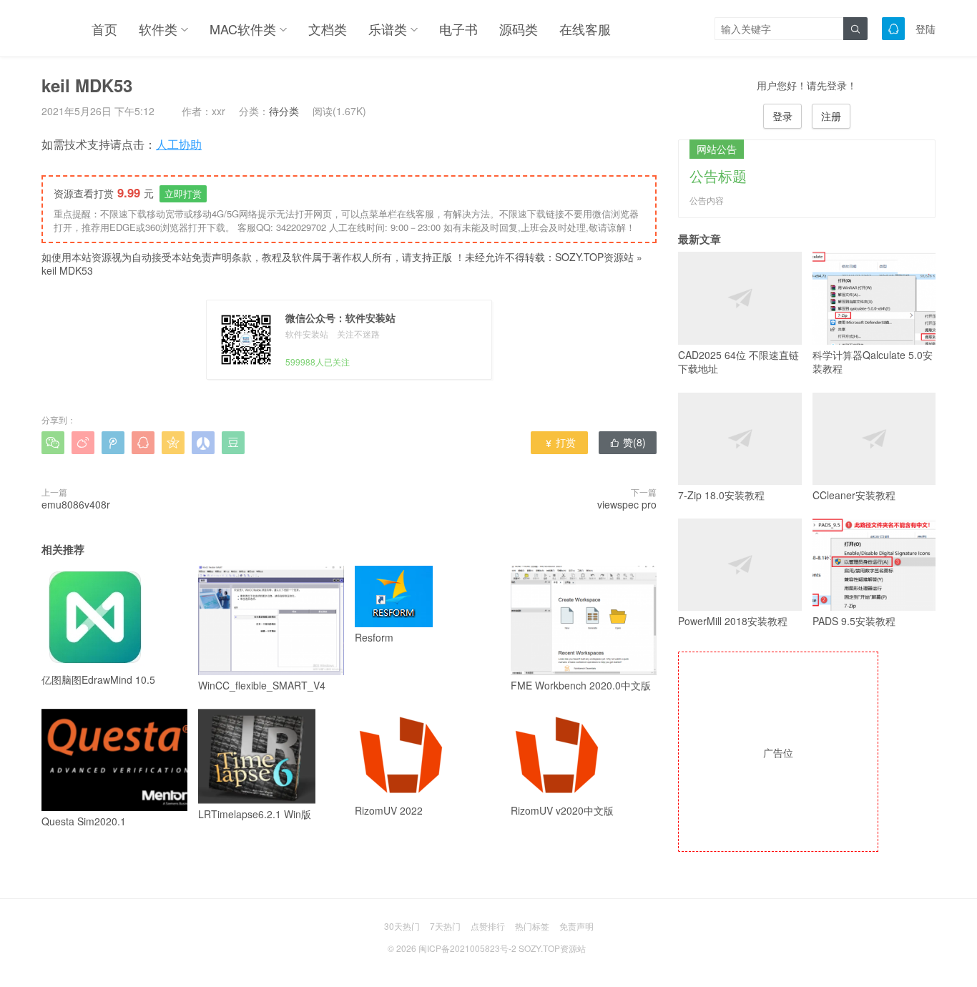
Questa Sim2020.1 (83, 821)
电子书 (458, 28)
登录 (782, 116)
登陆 (925, 28)
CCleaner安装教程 (853, 495)
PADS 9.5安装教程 (853, 621)
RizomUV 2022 (389, 810)
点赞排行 (488, 926)
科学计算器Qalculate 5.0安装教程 (872, 361)
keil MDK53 (67, 270)
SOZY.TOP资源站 (594, 257)
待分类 (284, 111)
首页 (104, 28)
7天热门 (445, 926)
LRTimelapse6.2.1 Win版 (254, 814)
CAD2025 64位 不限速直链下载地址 (738, 361)
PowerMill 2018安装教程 (732, 621)
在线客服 (585, 28)
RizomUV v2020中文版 (562, 810)
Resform (374, 637)
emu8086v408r (75, 504)
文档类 (327, 28)
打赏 (560, 442)
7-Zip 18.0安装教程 (721, 495)
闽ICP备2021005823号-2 (467, 948)
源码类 (518, 28)
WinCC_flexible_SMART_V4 (261, 685)
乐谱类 (387, 28)
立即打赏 (183, 193)
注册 (831, 116)
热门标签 (532, 926)
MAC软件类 (243, 28)
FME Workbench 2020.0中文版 (581, 685)
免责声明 (576, 926)
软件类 (158, 28)
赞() (627, 442)
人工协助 (179, 144)
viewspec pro (627, 504)
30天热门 (402, 926)
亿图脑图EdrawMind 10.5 (98, 679)
